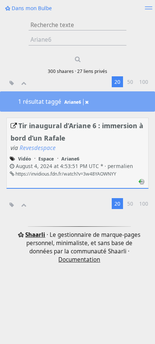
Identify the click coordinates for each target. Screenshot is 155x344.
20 (117, 81)
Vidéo (24, 158)
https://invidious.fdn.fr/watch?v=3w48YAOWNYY (65, 173)
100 (143, 81)
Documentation (79, 259)
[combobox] (77, 39)
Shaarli (35, 234)
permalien (73, 166)
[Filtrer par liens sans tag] (11, 82)
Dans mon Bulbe (31, 8)
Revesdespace (38, 148)
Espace (46, 158)
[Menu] (148, 10)
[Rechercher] (77, 59)
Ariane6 (72, 102)
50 (130, 81)
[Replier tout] (23, 82)
